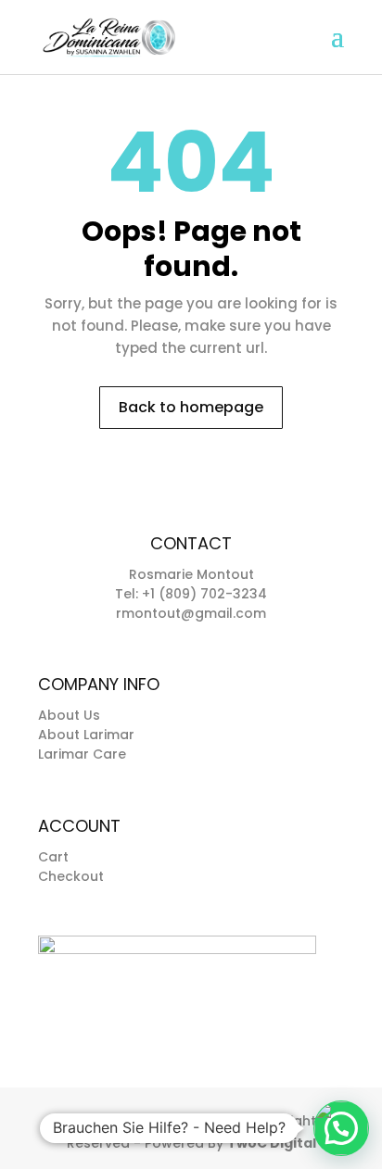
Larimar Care (82, 754)
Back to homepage (191, 407)
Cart (53, 857)
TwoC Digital (271, 1143)
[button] (341, 1128)
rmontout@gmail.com (191, 613)
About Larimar (86, 734)
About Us (69, 715)
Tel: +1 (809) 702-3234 (191, 593)
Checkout (71, 876)
